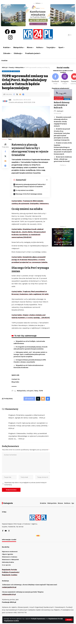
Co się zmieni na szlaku (25, 190)
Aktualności (59, 97)
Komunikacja (59, 99)
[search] (63, 35)
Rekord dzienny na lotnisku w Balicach (61, 105)
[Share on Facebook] (14, 94)
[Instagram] (10, 37)
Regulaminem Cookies (11, 620)
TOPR (41, 391)
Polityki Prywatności (38, 618)
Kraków (67, 99)
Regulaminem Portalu (55, 618)
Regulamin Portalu (9, 569)
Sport (74, 503)
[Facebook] (7, 31)
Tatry (36, 391)
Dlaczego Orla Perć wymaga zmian (29, 194)
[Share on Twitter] (17, 94)
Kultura (67, 503)
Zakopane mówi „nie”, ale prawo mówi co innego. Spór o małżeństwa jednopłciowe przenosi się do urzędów (30, 354)
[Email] (20, 94)
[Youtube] (13, 31)
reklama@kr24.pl (9, 594)
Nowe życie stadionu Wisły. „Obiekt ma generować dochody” (63, 159)
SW (10, 100)
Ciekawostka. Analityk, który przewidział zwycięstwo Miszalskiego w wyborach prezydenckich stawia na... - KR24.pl (28, 436)
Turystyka (15, 71)
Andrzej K (60, 111)
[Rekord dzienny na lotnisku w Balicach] (63, 94)
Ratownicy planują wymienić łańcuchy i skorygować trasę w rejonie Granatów (30, 186)
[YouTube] (6, 530)
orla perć (30, 391)
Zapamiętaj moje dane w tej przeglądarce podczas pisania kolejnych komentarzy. (25, 483)
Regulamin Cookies (9, 575)
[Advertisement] (63, 196)
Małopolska (7, 71)
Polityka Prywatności (10, 572)
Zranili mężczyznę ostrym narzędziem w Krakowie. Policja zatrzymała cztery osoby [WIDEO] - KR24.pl (28, 425)
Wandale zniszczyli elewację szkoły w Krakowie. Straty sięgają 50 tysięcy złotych (62, 121)
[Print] (23, 94)
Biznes (60, 503)
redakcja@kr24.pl (9, 587)
